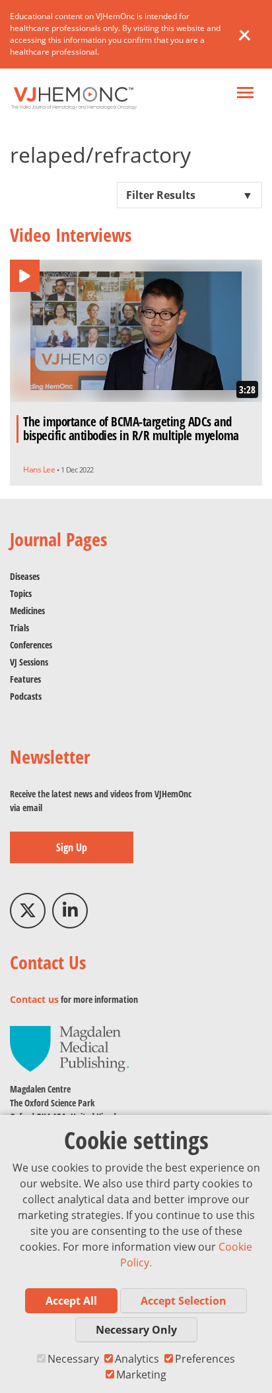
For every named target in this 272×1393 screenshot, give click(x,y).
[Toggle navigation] (245, 93)
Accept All (71, 1301)
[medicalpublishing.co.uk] (69, 1048)
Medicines (27, 610)
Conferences (31, 645)
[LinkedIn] (70, 910)
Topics (21, 593)
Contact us (34, 999)
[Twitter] (28, 910)
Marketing (141, 1374)
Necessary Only (136, 1329)
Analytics (137, 1358)
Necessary (73, 1358)
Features (25, 679)
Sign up (71, 847)
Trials (19, 627)
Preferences (205, 1358)
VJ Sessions (29, 662)
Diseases (25, 576)
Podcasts (26, 696)
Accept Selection (183, 1301)
